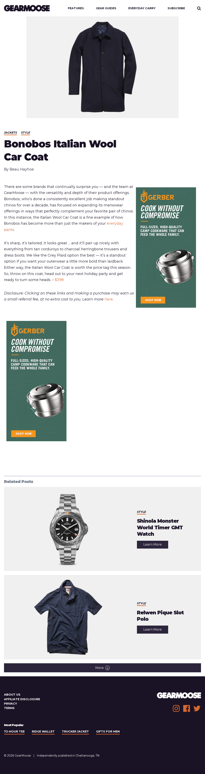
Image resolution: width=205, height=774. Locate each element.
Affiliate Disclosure (22, 699)
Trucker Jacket (75, 731)
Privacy (10, 703)
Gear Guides (106, 8)
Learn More (155, 545)
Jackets (10, 132)
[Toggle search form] (199, 8)
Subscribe (176, 8)
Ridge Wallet (43, 731)
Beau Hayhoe (22, 169)
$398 (59, 280)
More (99, 668)
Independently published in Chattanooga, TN (68, 755)
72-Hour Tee (14, 731)
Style (25, 132)
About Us (12, 694)
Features (76, 8)
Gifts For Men (108, 731)
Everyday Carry (142, 8)
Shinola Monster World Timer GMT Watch (160, 527)
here (109, 299)
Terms (9, 708)
